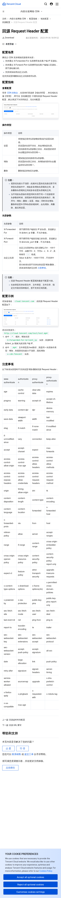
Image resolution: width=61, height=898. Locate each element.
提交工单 (29, 754)
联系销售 (17, 754)
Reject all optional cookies (30, 884)
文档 (4, 19)
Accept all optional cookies (30, 877)
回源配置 (6, 22)
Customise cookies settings (30, 892)
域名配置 (45, 19)
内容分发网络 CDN (18, 19)
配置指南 (33, 19)
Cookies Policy (45, 871)
